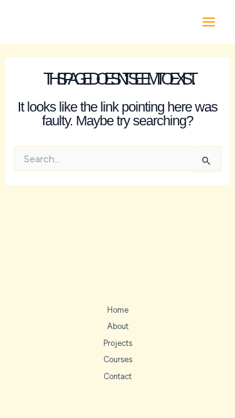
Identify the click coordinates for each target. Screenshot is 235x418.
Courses (117, 359)
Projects (117, 343)
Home (117, 310)
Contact (117, 376)
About (117, 326)
